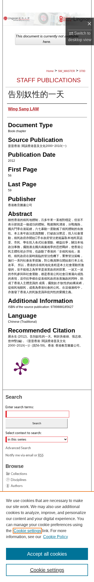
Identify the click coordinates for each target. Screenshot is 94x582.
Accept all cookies (47, 554)
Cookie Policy (55, 537)
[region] (47, 536)
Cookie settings (27, 531)
